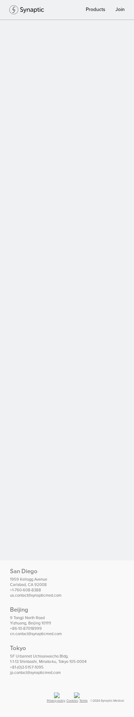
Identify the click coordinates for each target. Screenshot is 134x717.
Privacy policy (56, 700)
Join (120, 9)
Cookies (72, 700)
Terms (83, 700)
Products (95, 9)
